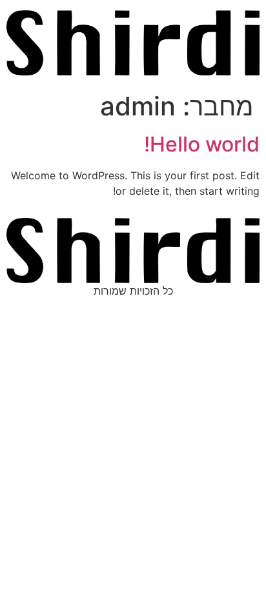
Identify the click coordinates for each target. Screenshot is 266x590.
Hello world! (202, 144)
